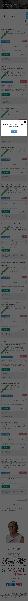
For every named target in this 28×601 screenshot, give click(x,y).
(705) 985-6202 (5, 60)
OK (14, 131)
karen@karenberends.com (7, 62)
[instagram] (20, 585)
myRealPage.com (16, 590)
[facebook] (7, 585)
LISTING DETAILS (6, 54)
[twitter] (10, 585)
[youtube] (17, 585)
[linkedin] (14, 585)
